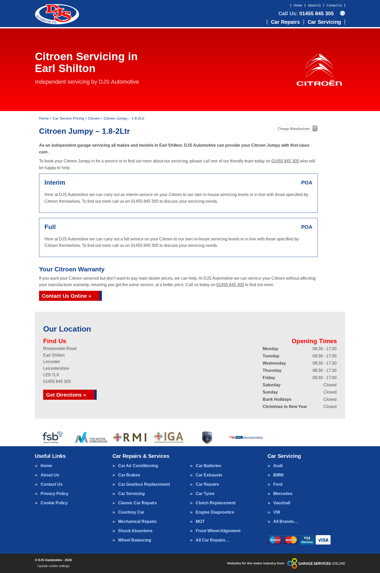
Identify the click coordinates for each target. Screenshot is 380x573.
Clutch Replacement (215, 503)
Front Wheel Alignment (218, 531)
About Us (314, 5)
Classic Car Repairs (137, 503)
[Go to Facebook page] (342, 13)
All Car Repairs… (212, 540)
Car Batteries (208, 466)
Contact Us (334, 5)
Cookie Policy (54, 503)
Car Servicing (324, 22)
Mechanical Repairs (137, 522)
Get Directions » (66, 395)
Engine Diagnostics (215, 512)
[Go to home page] (57, 14)
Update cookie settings (53, 566)
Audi (278, 466)
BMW (278, 475)
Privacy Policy (55, 494)
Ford (278, 484)
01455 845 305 (306, 13)
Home (298, 5)
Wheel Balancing (134, 540)
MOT (200, 522)
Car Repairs (285, 22)
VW (276, 512)
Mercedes (282, 494)
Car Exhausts (209, 475)
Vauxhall (281, 503)
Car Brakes (129, 475)
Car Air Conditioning (138, 466)
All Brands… (285, 522)
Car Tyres (205, 494)
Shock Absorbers (135, 531)
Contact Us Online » (66, 296)
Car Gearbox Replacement (144, 484)
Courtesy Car (131, 512)
